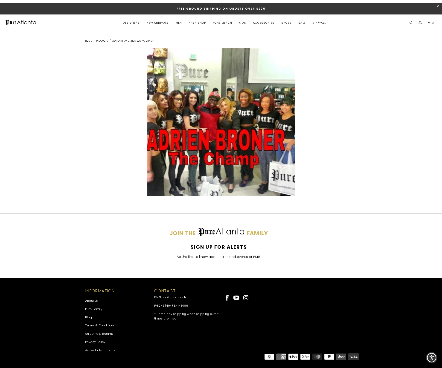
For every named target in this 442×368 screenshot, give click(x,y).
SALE (301, 23)
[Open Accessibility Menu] (431, 357)
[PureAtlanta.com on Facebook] (227, 298)
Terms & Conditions (100, 325)
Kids (242, 23)
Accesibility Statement (101, 350)
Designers (131, 23)
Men (179, 23)
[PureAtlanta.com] (21, 23)
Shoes (286, 23)
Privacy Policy (95, 342)
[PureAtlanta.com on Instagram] (246, 298)
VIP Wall (319, 23)
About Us (92, 301)
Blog (88, 317)
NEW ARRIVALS (158, 23)
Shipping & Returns (99, 333)
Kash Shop (197, 23)
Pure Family (93, 309)
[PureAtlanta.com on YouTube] (237, 298)
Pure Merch (222, 23)
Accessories (263, 23)
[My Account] (420, 23)
